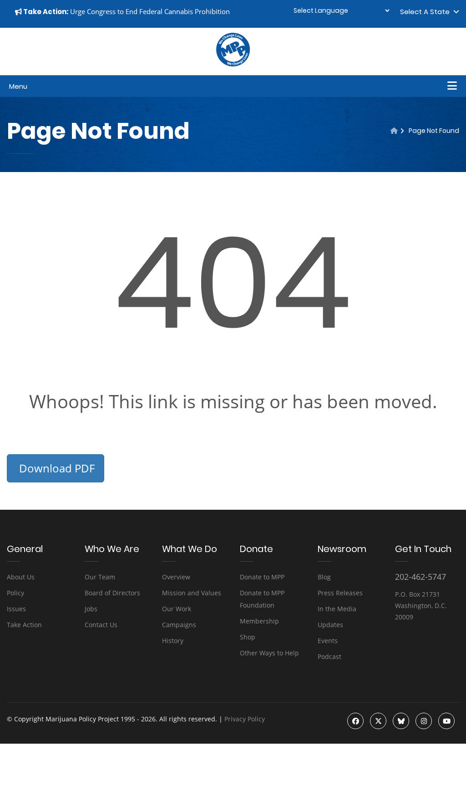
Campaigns (179, 624)
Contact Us (101, 624)
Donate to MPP (262, 577)
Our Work (176, 608)
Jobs (91, 608)
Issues (16, 608)
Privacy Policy (244, 719)
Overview (176, 577)
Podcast (329, 656)
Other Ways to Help (269, 653)
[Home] (394, 130)
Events (328, 640)
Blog (324, 577)
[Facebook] (355, 721)
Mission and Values (191, 592)
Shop (247, 637)
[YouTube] (446, 721)
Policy (15, 592)
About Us (21, 577)
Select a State (426, 11)
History (172, 640)
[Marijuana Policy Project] (233, 64)
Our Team (100, 577)
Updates (330, 624)
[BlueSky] (401, 721)
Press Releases (340, 592)
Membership (259, 621)
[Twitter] (378, 721)
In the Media (337, 608)
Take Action (24, 624)
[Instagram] (423, 721)
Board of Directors (112, 592)
